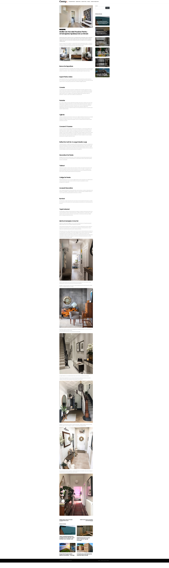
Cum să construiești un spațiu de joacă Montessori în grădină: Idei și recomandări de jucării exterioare (102, 53)
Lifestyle (88, 1)
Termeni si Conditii (103, 560)
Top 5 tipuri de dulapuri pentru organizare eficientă (102, 64)
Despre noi (107, 560)
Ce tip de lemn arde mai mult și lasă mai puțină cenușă (84, 554)
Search (96, 5)
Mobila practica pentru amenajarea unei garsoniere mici (86, 520)
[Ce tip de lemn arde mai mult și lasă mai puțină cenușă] (85, 547)
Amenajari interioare (72, 1)
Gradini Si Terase (83, 1)
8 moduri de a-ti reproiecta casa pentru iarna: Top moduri (102, 75)
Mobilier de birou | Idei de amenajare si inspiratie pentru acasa (65, 520)
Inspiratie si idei (78, 1)
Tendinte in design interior (95, 1)
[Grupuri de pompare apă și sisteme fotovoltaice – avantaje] (67, 547)
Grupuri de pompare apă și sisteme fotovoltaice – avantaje (66, 554)
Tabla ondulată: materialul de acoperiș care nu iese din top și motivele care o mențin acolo (66, 538)
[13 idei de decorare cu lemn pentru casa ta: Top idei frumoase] (85, 530)
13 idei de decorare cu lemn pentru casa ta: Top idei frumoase (83, 539)
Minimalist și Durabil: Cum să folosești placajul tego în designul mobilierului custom (101, 32)
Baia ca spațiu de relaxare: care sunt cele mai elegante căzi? (101, 43)
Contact (99, 560)
